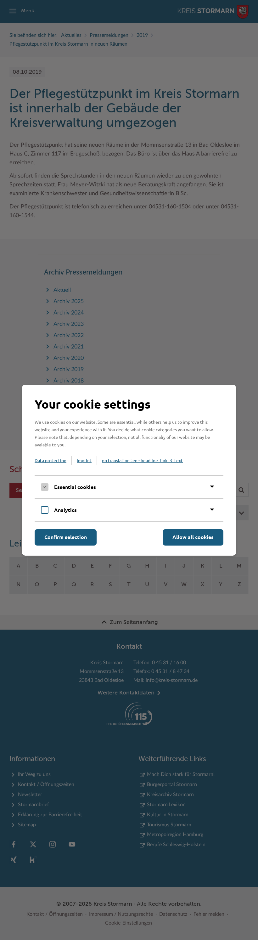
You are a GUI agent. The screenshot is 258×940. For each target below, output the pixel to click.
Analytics (65, 510)
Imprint (84, 460)
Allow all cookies (193, 537)
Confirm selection (65, 537)
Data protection (50, 460)
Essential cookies (75, 487)
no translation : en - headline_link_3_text (142, 460)
